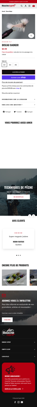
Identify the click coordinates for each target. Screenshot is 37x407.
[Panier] (33, 6)
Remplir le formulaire (13, 389)
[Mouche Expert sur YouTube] (22, 401)
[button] (32, 277)
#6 (16, 65)
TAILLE (4, 61)
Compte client (6, 349)
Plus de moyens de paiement (12, 82)
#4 (10, 65)
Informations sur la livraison (14, 99)
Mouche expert (6, 342)
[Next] (33, 215)
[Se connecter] (26, 6)
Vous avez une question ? (12, 105)
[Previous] (29, 215)
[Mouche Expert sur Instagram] (18, 401)
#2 (4, 65)
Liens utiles (5, 356)
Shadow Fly (7, 42)
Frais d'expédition (7, 52)
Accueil (3, 11)
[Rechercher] (22, 6)
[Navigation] (29, 6)
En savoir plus (18, 197)
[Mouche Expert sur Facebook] (15, 401)
